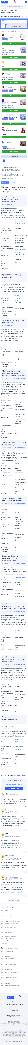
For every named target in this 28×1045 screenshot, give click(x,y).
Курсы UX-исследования (7, 932)
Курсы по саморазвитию (7, 951)
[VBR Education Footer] (14, 997)
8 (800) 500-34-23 (14, 1013)
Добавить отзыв (14, 788)
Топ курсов (5, 182)
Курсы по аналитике (6, 956)
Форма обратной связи (15, 1008)
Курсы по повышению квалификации (10, 985)
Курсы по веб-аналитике (7, 940)
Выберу (14, 1001)
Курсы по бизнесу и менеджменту (9, 977)
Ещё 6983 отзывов (14, 900)
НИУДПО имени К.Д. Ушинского (11, 796)
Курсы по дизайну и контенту (8, 958)
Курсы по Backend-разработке (8, 936)
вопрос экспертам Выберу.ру (14, 784)
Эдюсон (17, 463)
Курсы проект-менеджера (7, 938)
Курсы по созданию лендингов (8, 927)
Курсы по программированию (8, 964)
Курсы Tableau (4, 910)
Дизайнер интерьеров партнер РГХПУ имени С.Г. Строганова (9, 144)
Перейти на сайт (14, 43)
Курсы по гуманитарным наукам (9, 962)
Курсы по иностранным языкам (9, 953)
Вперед (24, 161)
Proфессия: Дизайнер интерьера (9, 117)
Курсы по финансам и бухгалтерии (9, 979)
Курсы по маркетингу (6, 969)
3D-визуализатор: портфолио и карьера (9, 103)
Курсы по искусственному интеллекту (10, 921)
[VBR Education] (8, 2)
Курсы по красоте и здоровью (8, 975)
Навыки (7, 988)
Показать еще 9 (14, 156)
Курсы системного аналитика (8, 930)
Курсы (2, 988)
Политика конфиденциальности (14, 1004)
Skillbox (17, 512)
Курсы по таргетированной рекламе (10, 923)
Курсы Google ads (5, 919)
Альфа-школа (8, 836)
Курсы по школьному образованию (9, 972)
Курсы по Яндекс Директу (7, 915)
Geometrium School (20, 577)
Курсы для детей (5, 966)
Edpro (16, 682)
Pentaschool (18, 397)
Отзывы (13, 182)
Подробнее (11, 1036)
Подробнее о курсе (19, 447)
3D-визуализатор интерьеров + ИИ (10, 89)
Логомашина (18, 739)
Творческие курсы (5, 983)
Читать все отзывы (20, 775)
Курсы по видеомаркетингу (8, 912)
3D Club (17, 295)
